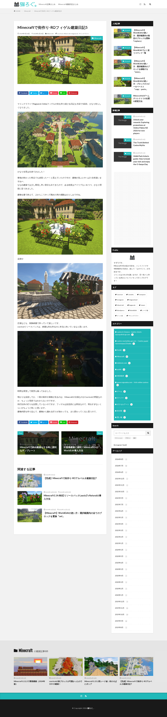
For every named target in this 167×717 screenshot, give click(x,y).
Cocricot (60, 34)
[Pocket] (53, 93)
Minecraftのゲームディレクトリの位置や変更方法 (141, 98)
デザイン (127, 438)
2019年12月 (121, 601)
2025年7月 (121, 504)
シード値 (145, 310)
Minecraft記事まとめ (47, 4)
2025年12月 (121, 479)
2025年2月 (121, 537)
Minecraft (27, 11)
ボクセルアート (124, 404)
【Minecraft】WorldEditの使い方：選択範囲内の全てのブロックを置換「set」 (73, 515)
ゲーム (121, 391)
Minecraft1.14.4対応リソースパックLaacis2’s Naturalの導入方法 (72, 497)
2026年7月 (121, 466)
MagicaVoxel (133, 300)
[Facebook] (23, 93)
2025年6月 (121, 511)
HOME (18, 11)
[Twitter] (34, 93)
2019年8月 (121, 627)
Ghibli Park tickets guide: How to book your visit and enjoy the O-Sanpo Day (141, 160)
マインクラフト (84, 34)
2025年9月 (121, 498)
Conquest (142, 294)
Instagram (120, 300)
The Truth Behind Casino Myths (141, 143)
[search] (148, 433)
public (128, 117)
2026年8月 (121, 459)
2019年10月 (121, 614)
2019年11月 (121, 608)
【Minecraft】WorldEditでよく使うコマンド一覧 (141, 50)
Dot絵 (120, 350)
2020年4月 (121, 576)
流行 (134, 438)
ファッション (118, 438)
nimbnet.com (123, 363)
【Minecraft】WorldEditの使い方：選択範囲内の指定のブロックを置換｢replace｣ (141, 35)
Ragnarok (74, 34)
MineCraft (67, 34)
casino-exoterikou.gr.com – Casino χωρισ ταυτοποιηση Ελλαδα (131, 342)
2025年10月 (121, 491)
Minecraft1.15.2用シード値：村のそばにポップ (100, 682)
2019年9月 (121, 621)
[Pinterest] (72, 93)
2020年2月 (121, 589)
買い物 (121, 417)
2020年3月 (121, 582)
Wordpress (120, 310)
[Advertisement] (132, 208)
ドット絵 (120, 316)
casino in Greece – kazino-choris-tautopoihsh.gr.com (128, 333)
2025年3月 (121, 530)
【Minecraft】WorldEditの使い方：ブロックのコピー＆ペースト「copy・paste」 (141, 83)
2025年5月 (121, 517)
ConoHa (131, 294)
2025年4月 (121, 524)
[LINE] (63, 93)
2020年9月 (121, 556)
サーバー (122, 398)
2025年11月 (121, 485)
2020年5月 (121, 569)
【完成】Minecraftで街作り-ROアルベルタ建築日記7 (70, 478)
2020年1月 (121, 595)
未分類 (121, 411)
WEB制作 (122, 376)
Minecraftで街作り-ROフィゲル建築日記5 (48, 11)
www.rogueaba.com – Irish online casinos (132, 383)
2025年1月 (121, 543)
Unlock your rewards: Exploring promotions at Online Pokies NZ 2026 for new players (141, 126)
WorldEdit (133, 310)
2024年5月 (121, 550)
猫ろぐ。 (91, 708)
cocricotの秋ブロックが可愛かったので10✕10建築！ (65, 682)
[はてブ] (43, 93)
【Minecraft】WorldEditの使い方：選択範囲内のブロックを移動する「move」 (141, 66)
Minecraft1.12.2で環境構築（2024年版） (29, 682)
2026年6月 (121, 472)
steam (143, 305)
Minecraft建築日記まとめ (68, 4)
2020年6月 (121, 563)
